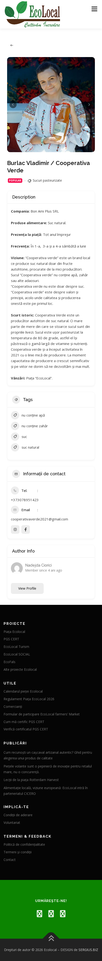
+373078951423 (25, 499)
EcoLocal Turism (16, 646)
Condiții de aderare (18, 815)
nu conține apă (33, 415)
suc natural (30, 447)
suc (24, 436)
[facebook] (39, 913)
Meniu (94, 9)
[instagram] (51, 913)
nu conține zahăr (35, 425)
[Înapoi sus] (51, 938)
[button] (13, 104)
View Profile (27, 588)
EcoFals (9, 662)
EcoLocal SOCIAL (17, 654)
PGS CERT (11, 639)
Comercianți (13, 706)
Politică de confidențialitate (24, 844)
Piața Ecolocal (14, 631)
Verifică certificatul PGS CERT (26, 729)
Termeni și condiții (18, 852)
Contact (10, 859)
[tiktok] (62, 913)
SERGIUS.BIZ (88, 949)
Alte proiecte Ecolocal (20, 669)
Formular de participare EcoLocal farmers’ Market (42, 714)
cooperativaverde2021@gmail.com (39, 519)
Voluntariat (12, 822)
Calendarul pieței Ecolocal (23, 691)
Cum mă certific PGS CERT (24, 721)
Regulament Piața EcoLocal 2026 (29, 699)
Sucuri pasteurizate (47, 180)
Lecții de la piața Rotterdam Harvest (31, 779)
